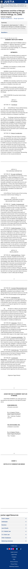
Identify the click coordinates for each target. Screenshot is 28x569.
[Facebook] (11, 549)
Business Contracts (12, 4)
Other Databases (6, 538)
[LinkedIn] (7, 549)
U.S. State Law (6, 534)
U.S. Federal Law (6, 531)
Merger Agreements (19, 18)
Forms (5, 4)
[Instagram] (13, 549)
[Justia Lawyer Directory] (20, 549)
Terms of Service (14, 561)
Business (4, 525)
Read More (4, 32)
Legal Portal (14, 554)
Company (14, 556)
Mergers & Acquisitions (6, 18)
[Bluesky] (17, 549)
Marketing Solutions (7, 541)
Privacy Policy (14, 564)
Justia (2, 4)
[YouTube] (9, 549)
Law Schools (5, 528)
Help (14, 559)
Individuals (5, 521)
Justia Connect (14, 552)
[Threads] (15, 549)
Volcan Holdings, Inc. (21, 4)
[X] (19, 549)
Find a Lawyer (5, 518)
